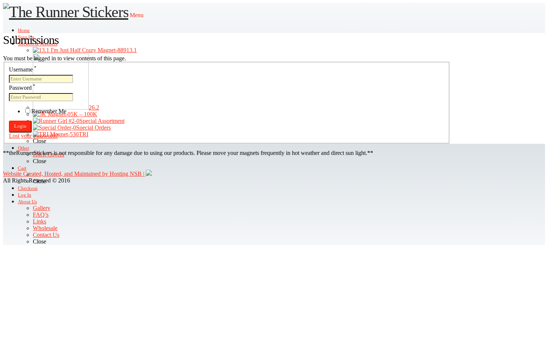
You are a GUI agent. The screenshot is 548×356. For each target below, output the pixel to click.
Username (23, 69)
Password (22, 88)
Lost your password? (33, 136)
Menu (137, 15)
